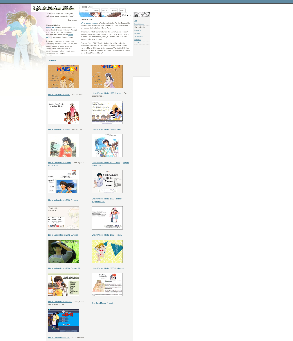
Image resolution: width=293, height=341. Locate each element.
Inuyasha (137, 33)
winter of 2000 (54, 165)
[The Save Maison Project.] (107, 296)
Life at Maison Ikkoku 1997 (59, 95)
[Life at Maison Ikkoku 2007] (63, 332)
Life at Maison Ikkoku (89, 23)
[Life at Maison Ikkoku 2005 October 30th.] (107, 262)
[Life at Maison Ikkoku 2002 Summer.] (63, 229)
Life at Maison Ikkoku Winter (59, 163)
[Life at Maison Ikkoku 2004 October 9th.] (63, 262)
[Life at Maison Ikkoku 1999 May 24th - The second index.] (107, 87)
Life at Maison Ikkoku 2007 (59, 338)
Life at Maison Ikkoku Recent (60, 302)
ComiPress (137, 43)
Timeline (96, 10)
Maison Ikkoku (51, 27)
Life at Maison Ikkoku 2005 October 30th (108, 268)
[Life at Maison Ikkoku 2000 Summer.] (63, 193)
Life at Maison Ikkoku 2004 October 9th (64, 268)
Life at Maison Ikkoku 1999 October (106, 129)
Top (135, 20)
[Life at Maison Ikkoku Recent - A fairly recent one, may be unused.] (63, 296)
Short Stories (138, 36)
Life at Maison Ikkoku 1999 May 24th (107, 93)
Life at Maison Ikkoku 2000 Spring (106, 163)
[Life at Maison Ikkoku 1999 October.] (107, 123)
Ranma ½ (137, 30)
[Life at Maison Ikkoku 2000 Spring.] (107, 157)
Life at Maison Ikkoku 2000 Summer (63, 200)
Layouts (114, 10)
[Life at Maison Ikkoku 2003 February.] (107, 229)
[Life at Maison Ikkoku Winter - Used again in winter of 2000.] (63, 157)
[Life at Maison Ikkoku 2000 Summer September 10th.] (107, 193)
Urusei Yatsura (139, 24)
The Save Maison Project (102, 303)
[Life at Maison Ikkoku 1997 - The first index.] (63, 87)
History (104, 10)
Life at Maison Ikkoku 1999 (59, 129)
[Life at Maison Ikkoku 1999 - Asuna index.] (63, 123)
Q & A (122, 10)
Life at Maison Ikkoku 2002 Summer (63, 235)
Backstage (137, 40)
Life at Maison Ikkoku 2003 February (107, 235)
